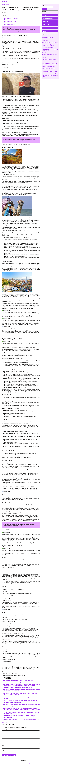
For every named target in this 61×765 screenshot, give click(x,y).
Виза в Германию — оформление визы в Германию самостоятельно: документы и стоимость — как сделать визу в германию (49, 70)
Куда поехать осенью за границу (10, 24)
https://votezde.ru (29, 760)
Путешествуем (46, 28)
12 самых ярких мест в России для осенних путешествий (14, 22)
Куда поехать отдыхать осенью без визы (11, 18)
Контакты (30, 763)
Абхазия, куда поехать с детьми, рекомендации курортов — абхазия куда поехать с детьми (49, 39)
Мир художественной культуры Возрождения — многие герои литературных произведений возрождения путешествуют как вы (50, 44)
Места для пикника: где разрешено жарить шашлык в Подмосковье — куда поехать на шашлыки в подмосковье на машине (49, 65)
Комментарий (4, 730)
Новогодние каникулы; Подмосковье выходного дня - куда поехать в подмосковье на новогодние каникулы (20, 681)
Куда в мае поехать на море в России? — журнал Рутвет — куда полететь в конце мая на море (50, 75)
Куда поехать (45, 21)
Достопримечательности (48, 18)
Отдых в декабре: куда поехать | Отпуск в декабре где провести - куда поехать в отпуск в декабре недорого (20, 701)
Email (3, 745)
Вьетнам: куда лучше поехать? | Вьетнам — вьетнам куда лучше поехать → (31, 720)
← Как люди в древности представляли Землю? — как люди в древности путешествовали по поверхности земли (10, 721)
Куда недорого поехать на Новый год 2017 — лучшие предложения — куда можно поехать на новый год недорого (50, 49)
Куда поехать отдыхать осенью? (10, 21)
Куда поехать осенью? (8, 20)
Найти (44, 8)
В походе (44, 15)
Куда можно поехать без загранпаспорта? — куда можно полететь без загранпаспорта (50, 60)
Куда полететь (46, 24)
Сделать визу (45, 31)
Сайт (3, 750)
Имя (3, 740)
